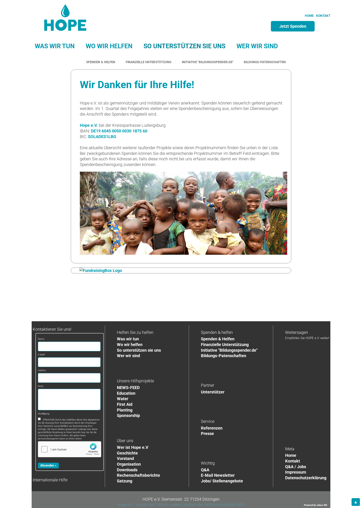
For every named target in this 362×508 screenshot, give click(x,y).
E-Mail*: (41, 354)
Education (126, 393)
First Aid (124, 404)
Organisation (129, 464)
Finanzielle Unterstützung (225, 344)
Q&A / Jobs (295, 466)
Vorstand (125, 458)
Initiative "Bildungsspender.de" (229, 350)
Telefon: (42, 370)
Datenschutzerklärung (305, 477)
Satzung (124, 480)
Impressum (295, 472)
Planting (124, 410)
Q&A (205, 469)
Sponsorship (128, 415)
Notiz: (41, 386)
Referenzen (211, 428)
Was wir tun (128, 338)
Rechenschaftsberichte (138, 475)
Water (122, 398)
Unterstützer (212, 391)
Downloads (127, 469)
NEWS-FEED (128, 387)
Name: (41, 339)
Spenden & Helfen (217, 338)
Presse (207, 433)
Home (290, 455)
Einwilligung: (44, 413)
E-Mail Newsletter (218, 475)
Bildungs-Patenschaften (223, 355)
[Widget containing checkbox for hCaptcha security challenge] (69, 449)
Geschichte (127, 453)
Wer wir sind (128, 355)
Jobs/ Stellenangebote (222, 480)
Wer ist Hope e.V (132, 447)
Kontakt (292, 461)
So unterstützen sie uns (139, 350)
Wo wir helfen (129, 344)
